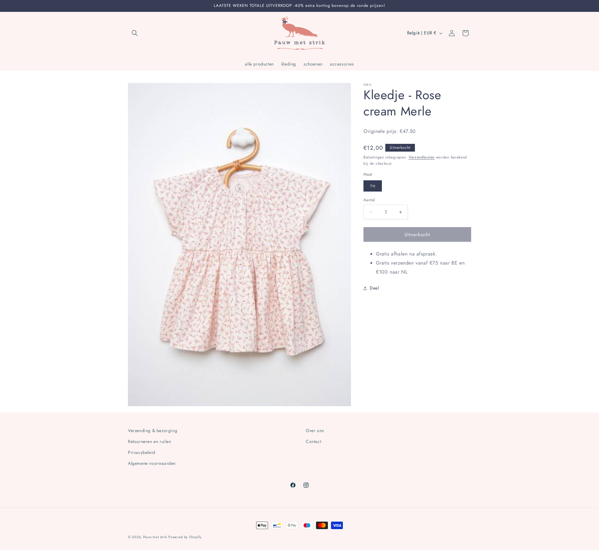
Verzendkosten (422, 157)
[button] (135, 33)
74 (376, 187)
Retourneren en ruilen (149, 441)
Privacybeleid (141, 452)
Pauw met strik (155, 536)
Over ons (315, 430)
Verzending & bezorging (152, 430)
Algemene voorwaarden (152, 463)
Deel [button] (374, 288)
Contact (313, 441)
